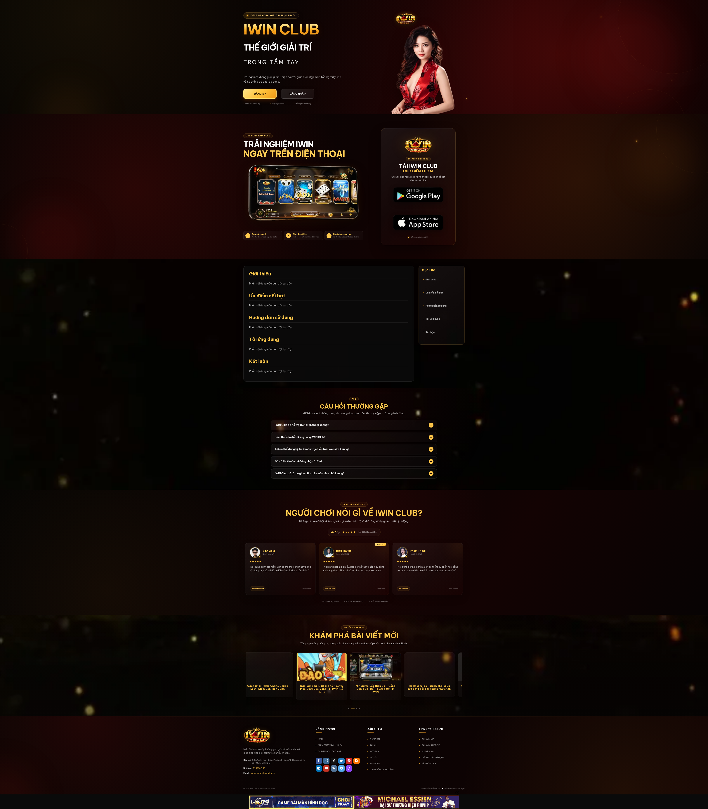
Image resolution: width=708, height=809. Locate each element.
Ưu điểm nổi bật (434, 292)
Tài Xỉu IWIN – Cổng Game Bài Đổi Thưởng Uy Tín (364, 687)
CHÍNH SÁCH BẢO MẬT (329, 751)
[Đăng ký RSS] (356, 761)
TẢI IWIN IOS (428, 739)
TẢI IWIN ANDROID (431, 745)
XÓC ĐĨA (374, 751)
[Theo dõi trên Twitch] (349, 768)
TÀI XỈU (373, 745)
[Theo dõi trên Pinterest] (349, 761)
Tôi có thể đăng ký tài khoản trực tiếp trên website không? (312, 449)
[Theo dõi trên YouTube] (326, 768)
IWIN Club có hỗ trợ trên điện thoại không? (302, 425)
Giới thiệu (431, 279)
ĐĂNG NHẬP (297, 94)
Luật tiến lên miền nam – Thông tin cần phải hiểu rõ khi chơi (256, 687)
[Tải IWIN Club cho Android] (418, 195)
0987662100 (259, 768)
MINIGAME (375, 763)
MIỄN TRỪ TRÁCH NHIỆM (330, 745)
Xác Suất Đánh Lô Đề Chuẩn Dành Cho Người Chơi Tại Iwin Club (310, 689)
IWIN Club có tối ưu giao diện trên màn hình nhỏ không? (310, 473)
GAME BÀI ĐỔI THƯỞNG (382, 769)
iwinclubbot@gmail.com (263, 773)
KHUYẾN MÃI (428, 751)
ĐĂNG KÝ (260, 94)
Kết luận (430, 332)
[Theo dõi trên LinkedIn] (319, 768)
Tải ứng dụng (433, 318)
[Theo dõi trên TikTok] (334, 761)
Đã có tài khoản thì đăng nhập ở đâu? (298, 461)
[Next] (465, 654)
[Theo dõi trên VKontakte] (334, 768)
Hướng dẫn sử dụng (436, 305)
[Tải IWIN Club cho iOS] (418, 222)
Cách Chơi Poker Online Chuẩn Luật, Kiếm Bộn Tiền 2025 (418, 687)
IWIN (320, 739)
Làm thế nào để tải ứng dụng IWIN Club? (300, 437)
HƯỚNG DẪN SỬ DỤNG (433, 757)
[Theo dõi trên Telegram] (341, 768)
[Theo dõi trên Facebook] (319, 761)
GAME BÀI (375, 739)
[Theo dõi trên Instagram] (326, 761)
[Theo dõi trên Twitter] (341, 761)
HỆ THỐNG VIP (429, 763)
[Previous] (242, 654)
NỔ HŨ (373, 757)
